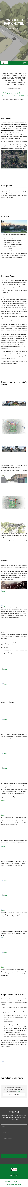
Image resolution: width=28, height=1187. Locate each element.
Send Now (14, 1156)
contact (18, 1091)
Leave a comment (14, 1094)
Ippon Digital (17, 1184)
